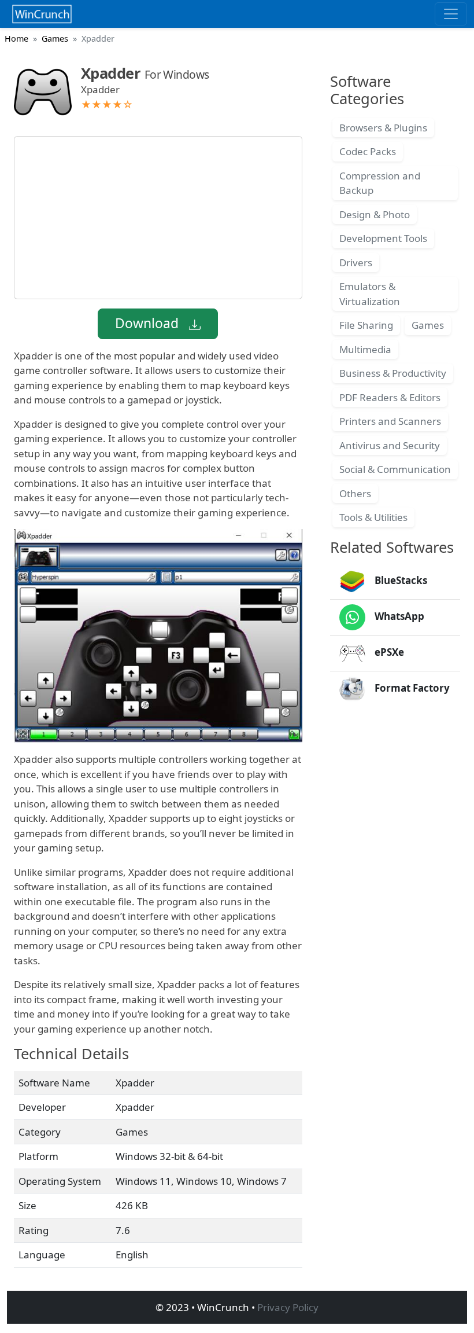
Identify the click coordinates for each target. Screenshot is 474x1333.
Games (55, 38)
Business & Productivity (392, 373)
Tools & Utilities (373, 517)
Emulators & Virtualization (369, 294)
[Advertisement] (158, 218)
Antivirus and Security (389, 445)
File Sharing (366, 325)
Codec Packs (367, 151)
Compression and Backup (379, 183)
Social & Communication (395, 469)
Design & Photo (374, 214)
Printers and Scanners (390, 421)
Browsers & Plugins (383, 127)
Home (16, 38)
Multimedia (365, 349)
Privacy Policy (288, 1307)
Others (355, 493)
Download (148, 323)
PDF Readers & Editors (389, 397)
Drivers (355, 262)
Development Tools (383, 238)
